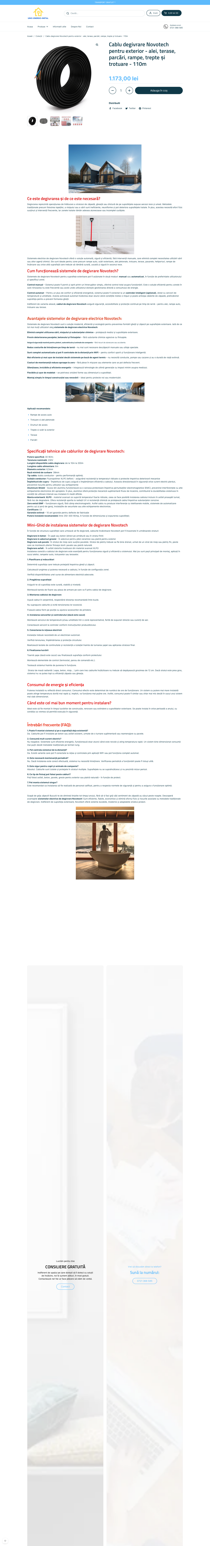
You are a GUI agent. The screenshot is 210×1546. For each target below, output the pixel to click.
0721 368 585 (144, 1280)
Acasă (29, 36)
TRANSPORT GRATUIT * (105, 2)
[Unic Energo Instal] (38, 13)
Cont (155, 13)
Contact (65, 1286)
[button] (172, 13)
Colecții (39, 36)
